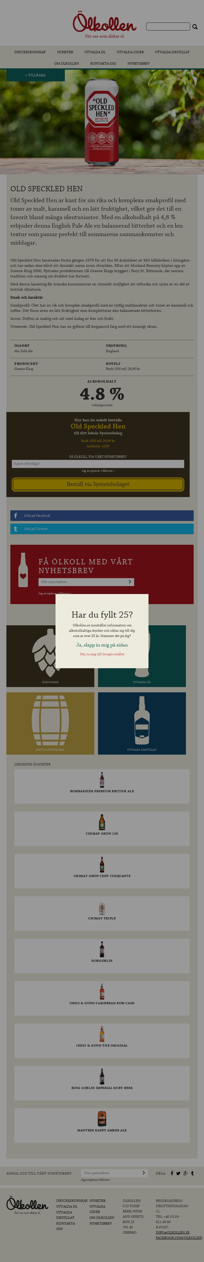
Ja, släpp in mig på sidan (102, 645)
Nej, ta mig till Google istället (102, 654)
